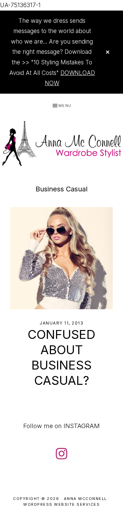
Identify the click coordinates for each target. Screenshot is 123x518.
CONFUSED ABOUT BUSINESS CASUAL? (61, 357)
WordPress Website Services (61, 504)
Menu (65, 105)
